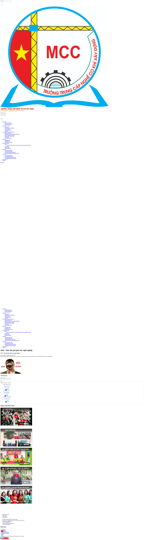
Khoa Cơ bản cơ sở (8, 138)
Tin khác (6, 131)
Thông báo (7, 314)
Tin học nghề (7, 316)
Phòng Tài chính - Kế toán (9, 135)
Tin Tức (4, 125)
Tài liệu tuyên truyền (8, 151)
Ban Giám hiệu (7, 124)
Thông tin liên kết (8, 130)
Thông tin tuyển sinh (8, 142)
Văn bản (4, 149)
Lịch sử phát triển (8, 122)
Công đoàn (7, 146)
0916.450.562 (7, 386)
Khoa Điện (7, 137)
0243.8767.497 (9, 521)
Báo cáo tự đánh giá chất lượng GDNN (12, 153)
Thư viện (4, 154)
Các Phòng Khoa (6, 532)
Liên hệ (4, 160)
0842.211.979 (7, 398)
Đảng (6, 144)
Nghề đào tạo (7, 141)
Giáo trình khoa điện (8, 155)
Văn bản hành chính (8, 150)
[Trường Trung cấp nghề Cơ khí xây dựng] (54, 107)
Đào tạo (4, 139)
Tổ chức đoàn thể (6, 143)
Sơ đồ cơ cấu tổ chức (8, 123)
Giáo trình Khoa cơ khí (9, 156)
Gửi (1, 381)
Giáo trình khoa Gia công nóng (10, 157)
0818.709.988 (6, 392)
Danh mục (2, 162)
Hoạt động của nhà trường (9, 315)
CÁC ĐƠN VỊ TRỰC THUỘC (9, 132)
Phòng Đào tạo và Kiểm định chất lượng (12, 134)
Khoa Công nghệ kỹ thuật (9, 136)
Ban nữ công (7, 147)
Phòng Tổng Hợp (8, 133)
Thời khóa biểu (7, 140)
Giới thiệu (5, 121)
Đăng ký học (5, 159)
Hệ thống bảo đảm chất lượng (10, 152)
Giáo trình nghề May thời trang (10, 158)
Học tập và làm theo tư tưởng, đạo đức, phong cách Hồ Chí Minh (18, 145)
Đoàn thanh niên (8, 148)
